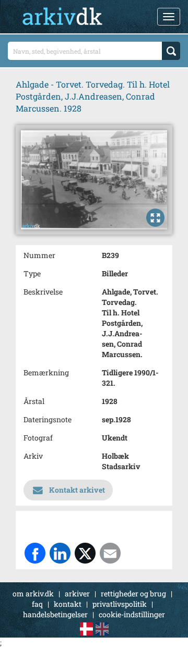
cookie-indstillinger (132, 614)
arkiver (77, 593)
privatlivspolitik (119, 604)
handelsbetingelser (55, 614)
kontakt (67, 604)
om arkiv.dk (33, 593)
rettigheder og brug (133, 593)
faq (37, 604)
